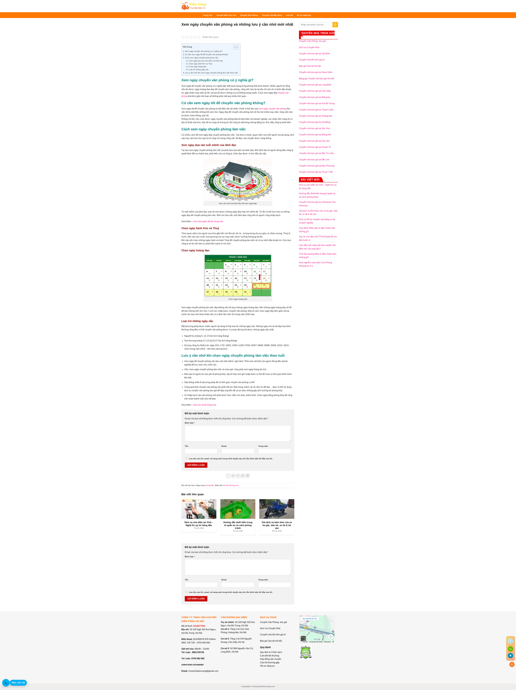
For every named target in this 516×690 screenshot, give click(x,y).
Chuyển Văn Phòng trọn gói (312, 41)
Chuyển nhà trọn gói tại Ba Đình (314, 53)
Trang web (263, 446)
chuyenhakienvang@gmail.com (203, 671)
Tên (186, 446)
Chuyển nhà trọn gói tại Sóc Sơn (314, 128)
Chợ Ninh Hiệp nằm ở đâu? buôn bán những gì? (317, 230)
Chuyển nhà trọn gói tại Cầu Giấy (315, 91)
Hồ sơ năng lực (304, 15)
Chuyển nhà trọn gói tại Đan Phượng (316, 166)
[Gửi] (335, 24)
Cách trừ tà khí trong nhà (204, 405)
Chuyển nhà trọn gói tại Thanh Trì (315, 147)
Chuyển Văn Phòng (249, 15)
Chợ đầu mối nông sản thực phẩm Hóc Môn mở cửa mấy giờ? (317, 247)
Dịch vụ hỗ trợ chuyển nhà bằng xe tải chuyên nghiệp (317, 221)
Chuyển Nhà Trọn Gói (226, 15)
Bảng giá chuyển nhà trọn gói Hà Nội (316, 78)
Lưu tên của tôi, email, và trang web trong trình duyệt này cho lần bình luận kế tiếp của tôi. (231, 458)
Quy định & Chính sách (271, 652)
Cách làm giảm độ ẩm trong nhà (208, 221)
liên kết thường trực (231, 485)
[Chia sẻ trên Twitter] (233, 476)
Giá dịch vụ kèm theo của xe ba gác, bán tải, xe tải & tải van (318, 212)
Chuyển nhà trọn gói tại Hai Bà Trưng (317, 103)
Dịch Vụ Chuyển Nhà (309, 47)
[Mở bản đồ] (510, 655)
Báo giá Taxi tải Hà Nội (310, 66)
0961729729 (198, 652)
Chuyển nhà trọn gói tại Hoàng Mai (315, 116)
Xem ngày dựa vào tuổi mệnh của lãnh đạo (206, 61)
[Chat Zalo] (510, 641)
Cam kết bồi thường (269, 656)
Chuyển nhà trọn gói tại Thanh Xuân (316, 110)
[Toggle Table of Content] (235, 47)
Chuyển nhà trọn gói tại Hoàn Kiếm (315, 72)
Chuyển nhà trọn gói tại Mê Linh (314, 159)
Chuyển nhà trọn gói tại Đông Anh (315, 134)
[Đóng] (512, 664)
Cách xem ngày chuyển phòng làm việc (201, 58)
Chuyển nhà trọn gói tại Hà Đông (314, 122)
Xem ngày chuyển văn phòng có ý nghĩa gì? (203, 51)
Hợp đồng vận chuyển (270, 659)
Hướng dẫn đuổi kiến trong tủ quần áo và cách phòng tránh (317, 195)
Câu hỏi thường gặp (269, 662)
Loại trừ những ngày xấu (198, 70)
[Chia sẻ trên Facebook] (228, 476)
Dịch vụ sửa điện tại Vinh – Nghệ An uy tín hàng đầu (317, 187)
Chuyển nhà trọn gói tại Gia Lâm (314, 141)
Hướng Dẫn (209, 485)
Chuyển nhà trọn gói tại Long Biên (315, 85)
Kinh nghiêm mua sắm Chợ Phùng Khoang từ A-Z (315, 264)
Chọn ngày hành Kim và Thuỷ (200, 64)
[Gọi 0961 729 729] (510, 649)
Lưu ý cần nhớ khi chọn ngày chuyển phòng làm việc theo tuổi (211, 73)
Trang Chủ (207, 15)
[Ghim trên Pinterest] (243, 476)
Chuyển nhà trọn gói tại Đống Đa (314, 97)
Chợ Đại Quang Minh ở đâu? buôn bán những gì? (317, 256)
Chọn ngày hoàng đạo (197, 67)
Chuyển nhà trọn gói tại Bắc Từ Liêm (316, 153)
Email (223, 446)
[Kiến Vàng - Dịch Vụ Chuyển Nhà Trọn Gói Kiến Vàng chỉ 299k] (193, 6)
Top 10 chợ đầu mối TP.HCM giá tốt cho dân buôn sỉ (318, 238)
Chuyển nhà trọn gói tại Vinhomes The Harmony (317, 204)
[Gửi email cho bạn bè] (238, 476)
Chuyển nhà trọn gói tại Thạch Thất (316, 172)
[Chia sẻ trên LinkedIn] (248, 476)
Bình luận (190, 423)
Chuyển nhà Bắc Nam (272, 15)
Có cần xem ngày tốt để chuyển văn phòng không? (206, 54)
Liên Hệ (289, 15)
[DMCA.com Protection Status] (305, 652)
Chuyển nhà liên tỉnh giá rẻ (312, 60)
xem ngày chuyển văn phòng (272, 109)
